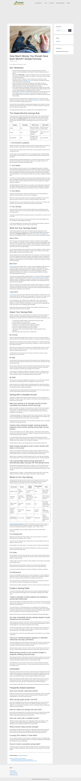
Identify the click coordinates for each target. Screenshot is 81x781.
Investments (51, 3)
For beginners (16, 758)
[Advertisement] (40, 14)
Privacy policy (13, 770)
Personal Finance (23, 758)
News (46, 3)
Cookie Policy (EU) (14, 774)
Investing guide (38, 3)
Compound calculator (60, 3)
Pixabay (25, 755)
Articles (12, 758)
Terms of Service (13, 772)
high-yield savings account (39, 277)
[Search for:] (62, 30)
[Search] (69, 30)
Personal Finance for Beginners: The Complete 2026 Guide (22, 759)
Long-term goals (13, 294)
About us (68, 3)
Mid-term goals (13, 266)
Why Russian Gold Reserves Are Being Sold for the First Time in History (24, 760)
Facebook (58, 41)
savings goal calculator (41, 233)
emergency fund (26, 80)
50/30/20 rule (36, 100)
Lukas (20, 755)
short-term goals (25, 93)
